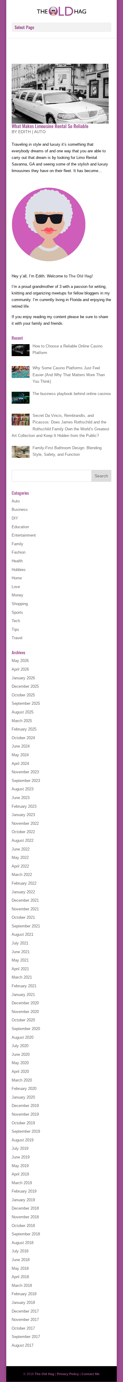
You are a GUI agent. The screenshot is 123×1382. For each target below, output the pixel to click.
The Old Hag (80, 276)
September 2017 (26, 1336)
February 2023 (24, 806)
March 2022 (22, 874)
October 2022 (23, 832)
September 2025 (26, 703)
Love (16, 586)
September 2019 (26, 1131)
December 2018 (25, 1208)
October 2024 (23, 738)
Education (20, 527)
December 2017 (25, 1311)
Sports (17, 612)
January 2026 (23, 678)
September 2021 (26, 926)
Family (17, 544)
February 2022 (24, 883)
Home (17, 578)
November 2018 (25, 1217)
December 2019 (25, 1105)
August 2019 (22, 1140)
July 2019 (20, 1148)
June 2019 (21, 1157)
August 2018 (22, 1242)
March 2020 (22, 1080)
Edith (24, 131)
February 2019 (24, 1191)
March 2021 (22, 977)
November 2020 (25, 1011)
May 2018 (20, 1268)
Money (17, 595)
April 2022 (20, 866)
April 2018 (20, 1277)
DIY (15, 518)
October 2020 (23, 1020)
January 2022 (23, 892)
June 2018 (21, 1260)
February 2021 (24, 986)
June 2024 (21, 746)
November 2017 (25, 1319)
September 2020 (26, 1028)
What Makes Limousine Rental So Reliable (51, 126)
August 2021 (22, 934)
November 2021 (25, 909)
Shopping (20, 604)
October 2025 (23, 695)
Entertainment (24, 535)
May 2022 (20, 857)
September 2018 (26, 1234)
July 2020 (20, 1046)
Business (20, 509)
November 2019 (25, 1114)
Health (17, 561)
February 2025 (24, 729)
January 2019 (23, 1200)
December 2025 (25, 686)
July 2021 (20, 943)
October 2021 (23, 917)
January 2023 (23, 815)
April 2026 (20, 669)
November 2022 (25, 823)
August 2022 (22, 840)
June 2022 (21, 849)
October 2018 (23, 1225)
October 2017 (23, 1328)
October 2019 (23, 1123)
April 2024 (20, 763)
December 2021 (25, 900)
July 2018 (20, 1251)
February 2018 (24, 1294)
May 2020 (20, 1063)
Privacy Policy (68, 1374)
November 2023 (25, 772)
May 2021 (20, 960)
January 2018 (23, 1302)
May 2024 (20, 755)
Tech (16, 621)
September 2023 (26, 780)
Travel (17, 638)
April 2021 (20, 969)
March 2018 (22, 1285)
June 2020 (21, 1054)
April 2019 (20, 1174)
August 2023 (22, 789)
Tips (15, 629)
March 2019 (22, 1183)
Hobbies (19, 569)
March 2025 (22, 721)
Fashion (18, 552)
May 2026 (20, 660)
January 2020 (23, 1097)
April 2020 (20, 1071)
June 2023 (21, 797)
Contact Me (90, 1374)
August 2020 (22, 1037)
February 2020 (24, 1088)
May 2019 (20, 1166)
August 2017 (22, 1345)
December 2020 (25, 1003)
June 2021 (21, 952)
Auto (40, 131)
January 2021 (23, 994)
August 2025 (22, 712)
